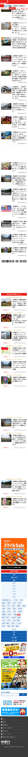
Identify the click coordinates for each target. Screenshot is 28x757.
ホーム (3, 718)
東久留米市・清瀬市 (16, 617)
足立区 (14, 603)
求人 (18, 8)
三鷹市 (17, 614)
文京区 (13, 605)
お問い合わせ (5, 731)
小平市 (3, 620)
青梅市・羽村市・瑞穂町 (13, 626)
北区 (8, 605)
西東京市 (20, 611)
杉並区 (8, 608)
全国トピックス (4, 8)
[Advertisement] (14, 153)
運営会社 (4, 721)
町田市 (3, 626)
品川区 (8, 611)
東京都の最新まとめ (6, 600)
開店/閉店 (23, 8)
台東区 (3, 605)
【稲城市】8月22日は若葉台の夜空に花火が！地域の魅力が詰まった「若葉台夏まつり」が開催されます (19, 423)
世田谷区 (20, 608)
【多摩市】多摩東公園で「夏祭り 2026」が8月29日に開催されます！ (19, 379)
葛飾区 (3, 603)
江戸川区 (16, 600)
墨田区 (8, 603)
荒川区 (19, 603)
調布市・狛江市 (5, 617)
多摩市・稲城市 (5, 623)
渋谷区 (14, 608)
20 (17, 261)
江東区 (21, 600)
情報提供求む (5, 724)
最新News (12, 8)
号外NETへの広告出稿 (7, 727)
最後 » (24, 261)
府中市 (8, 620)
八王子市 (19, 623)
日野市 (13, 623)
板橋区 (18, 605)
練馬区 (24, 605)
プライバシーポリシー (7, 734)
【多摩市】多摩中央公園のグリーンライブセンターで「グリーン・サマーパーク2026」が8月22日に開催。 (19, 365)
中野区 (3, 608)
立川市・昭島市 (16, 620)
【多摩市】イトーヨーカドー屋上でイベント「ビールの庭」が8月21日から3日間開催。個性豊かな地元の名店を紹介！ (19, 336)
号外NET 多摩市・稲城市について (9, 737)
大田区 (14, 611)
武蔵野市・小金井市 (6, 614)
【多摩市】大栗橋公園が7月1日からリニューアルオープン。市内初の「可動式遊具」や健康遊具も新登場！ (19, 303)
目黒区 (3, 611)
